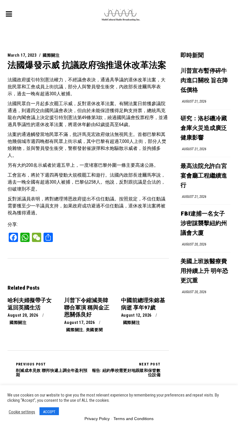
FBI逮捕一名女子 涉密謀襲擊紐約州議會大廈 (204, 223)
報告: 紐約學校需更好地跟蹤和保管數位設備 (126, 369)
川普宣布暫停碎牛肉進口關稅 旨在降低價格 (204, 80)
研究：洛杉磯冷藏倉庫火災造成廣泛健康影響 (204, 128)
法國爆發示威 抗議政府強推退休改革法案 (87, 65)
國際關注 (51, 55)
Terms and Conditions (133, 418)
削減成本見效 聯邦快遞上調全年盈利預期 (51, 369)
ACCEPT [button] (49, 412)
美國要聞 (94, 329)
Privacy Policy (97, 418)
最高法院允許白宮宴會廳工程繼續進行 (204, 176)
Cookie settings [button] (22, 412)
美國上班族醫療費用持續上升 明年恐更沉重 (204, 271)
